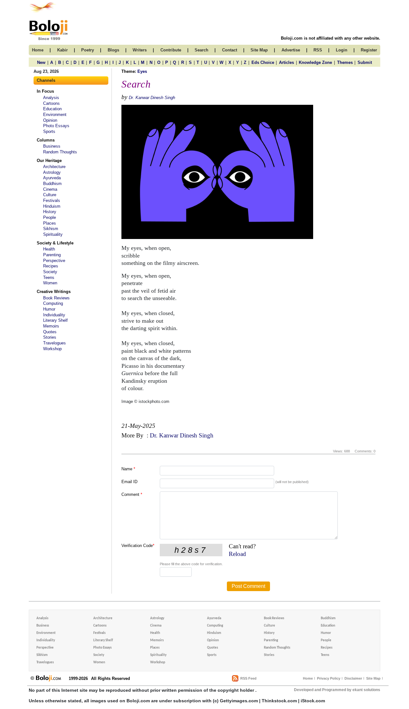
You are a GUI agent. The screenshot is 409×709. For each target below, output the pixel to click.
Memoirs (51, 326)
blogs (113, 50)
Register (369, 50)
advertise (291, 50)
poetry (87, 50)
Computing (53, 303)
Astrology (52, 172)
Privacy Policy (328, 678)
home (37, 50)
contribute (170, 50)
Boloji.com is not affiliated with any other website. (330, 38)
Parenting (52, 254)
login (341, 50)
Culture (49, 194)
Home (308, 678)
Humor (49, 309)
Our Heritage (49, 160)
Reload (237, 554)
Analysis (51, 97)
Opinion (50, 120)
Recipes (50, 266)
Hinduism (51, 206)
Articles (286, 62)
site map (259, 50)
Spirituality (53, 234)
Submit (365, 62)
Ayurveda (52, 177)
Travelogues (54, 343)
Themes (345, 62)
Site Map (373, 678)
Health (49, 249)
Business (51, 146)
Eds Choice (262, 62)
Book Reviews (56, 298)
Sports (49, 131)
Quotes (50, 331)
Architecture (54, 166)
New (41, 62)
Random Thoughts (60, 152)
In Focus (45, 91)
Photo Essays (56, 125)
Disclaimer (353, 678)
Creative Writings (54, 291)
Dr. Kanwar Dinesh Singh (152, 97)
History (49, 211)
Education (52, 108)
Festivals (51, 200)
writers (140, 50)
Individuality (54, 314)
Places (49, 223)
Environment (54, 114)
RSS (317, 50)
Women (50, 283)
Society (50, 271)
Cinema (50, 189)
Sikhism (50, 228)
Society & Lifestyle (55, 243)
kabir (62, 50)
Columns (46, 140)
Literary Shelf (55, 320)
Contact (229, 50)
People (49, 217)
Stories (49, 337)
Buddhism (52, 183)
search (201, 50)
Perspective (54, 260)
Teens (48, 277)
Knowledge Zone (315, 62)
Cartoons (51, 103)
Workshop (52, 348)
